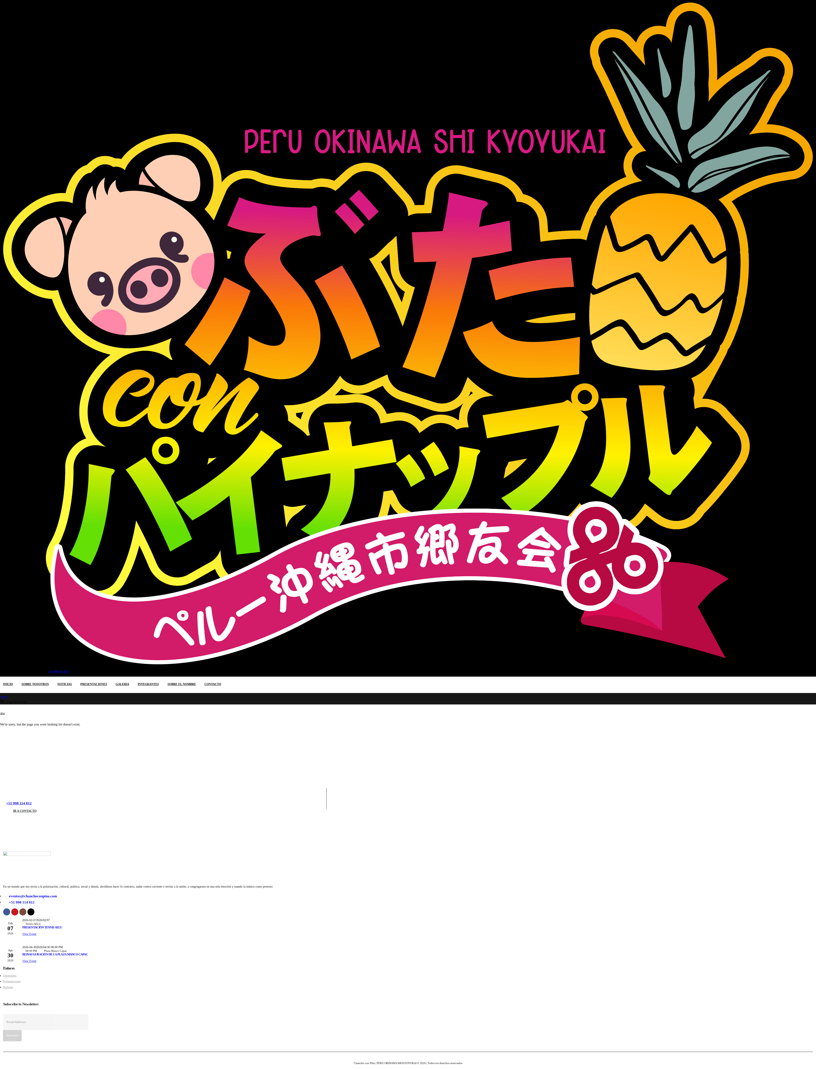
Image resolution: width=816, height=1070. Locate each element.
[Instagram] (25, 669)
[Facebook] (6, 669)
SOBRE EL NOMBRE (181, 684)
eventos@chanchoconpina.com (33, 896)
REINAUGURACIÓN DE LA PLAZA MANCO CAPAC (55, 954)
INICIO (8, 684)
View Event (29, 934)
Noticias (8, 987)
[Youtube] (16, 669)
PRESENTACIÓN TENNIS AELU (42, 927)
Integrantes (9, 975)
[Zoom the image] (27, 853)
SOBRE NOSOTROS (35, 684)
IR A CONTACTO (25, 810)
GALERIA (122, 684)
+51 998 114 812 (19, 803)
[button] (81, 669)
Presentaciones (12, 981)
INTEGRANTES (148, 684)
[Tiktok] (35, 669)
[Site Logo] (408, 333)
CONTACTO (212, 684)
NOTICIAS (64, 684)
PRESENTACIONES (93, 684)
